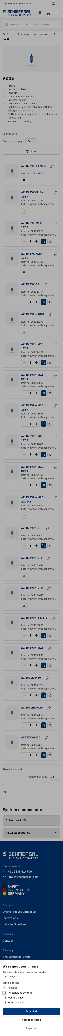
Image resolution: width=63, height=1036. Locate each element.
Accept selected (31, 1019)
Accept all (31, 1011)
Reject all (31, 1028)
